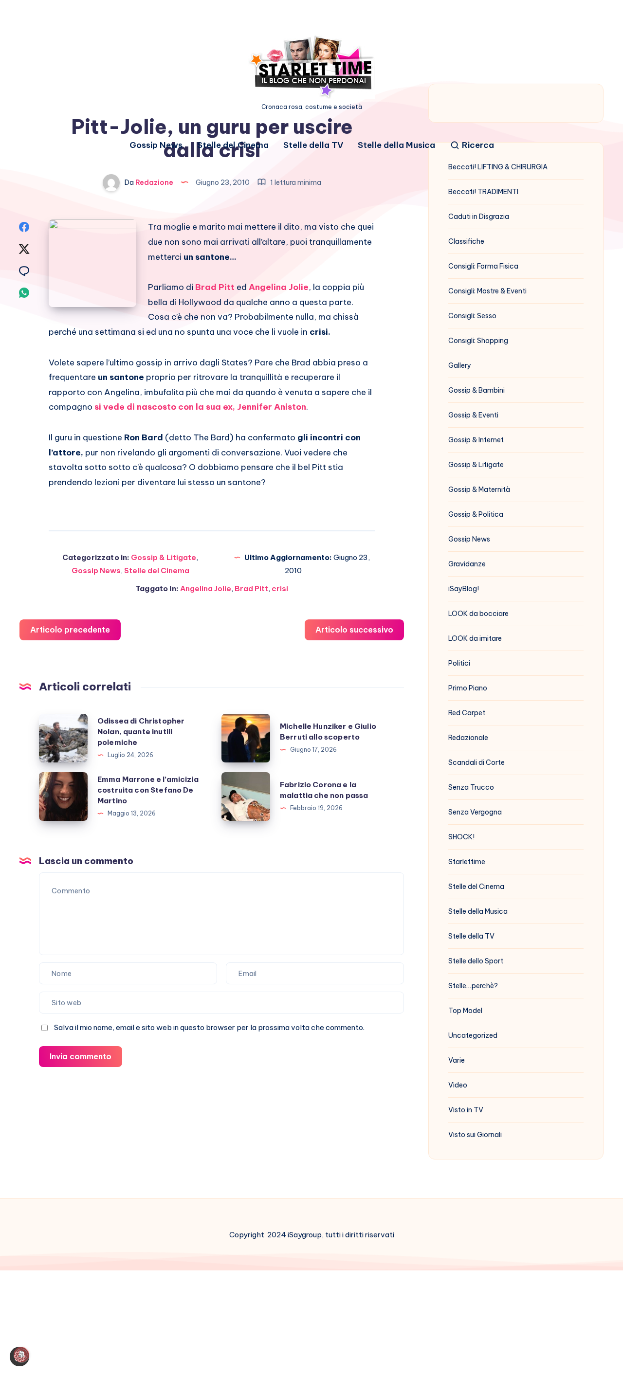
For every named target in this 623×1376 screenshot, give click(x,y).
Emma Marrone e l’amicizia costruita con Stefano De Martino (148, 790)
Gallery (459, 365)
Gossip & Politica (475, 514)
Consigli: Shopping (478, 340)
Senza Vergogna (475, 812)
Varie (456, 1060)
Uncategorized (472, 1035)
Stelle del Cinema (233, 145)
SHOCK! (461, 837)
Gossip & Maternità (479, 489)
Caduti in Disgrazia (478, 216)
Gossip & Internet (476, 439)
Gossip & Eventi (473, 415)
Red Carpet (466, 712)
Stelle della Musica (396, 145)
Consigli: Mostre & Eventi (487, 291)
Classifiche (466, 241)
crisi (280, 588)
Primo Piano (467, 688)
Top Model (465, 1010)
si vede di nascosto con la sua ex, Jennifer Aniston (200, 406)
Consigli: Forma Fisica (483, 266)
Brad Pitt (251, 588)
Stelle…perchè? (473, 985)
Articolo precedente (70, 629)
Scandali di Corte (476, 762)
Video (457, 1085)
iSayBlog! (463, 588)
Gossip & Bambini (476, 390)
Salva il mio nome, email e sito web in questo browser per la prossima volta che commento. (209, 1027)
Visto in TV (465, 1109)
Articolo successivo (354, 629)
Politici (459, 663)
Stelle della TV (313, 145)
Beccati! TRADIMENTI (483, 191)
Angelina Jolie (205, 588)
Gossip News (156, 145)
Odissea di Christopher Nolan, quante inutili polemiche (140, 731)
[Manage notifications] (21, 1354)
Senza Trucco (471, 787)
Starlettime (466, 861)
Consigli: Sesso (472, 315)
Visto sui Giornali (475, 1134)
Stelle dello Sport (475, 961)
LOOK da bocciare (478, 613)
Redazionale (468, 737)
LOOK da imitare (475, 638)
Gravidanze (467, 564)
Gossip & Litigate (163, 557)
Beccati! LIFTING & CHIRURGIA (498, 167)
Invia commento (80, 1056)
